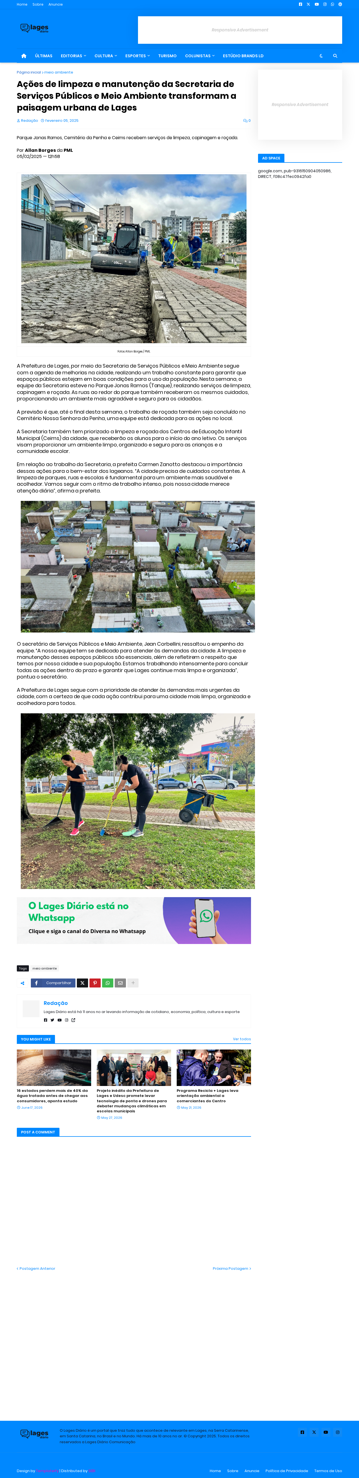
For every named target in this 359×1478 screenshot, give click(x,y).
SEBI (91, 1471)
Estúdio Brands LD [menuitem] (243, 56)
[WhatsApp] (107, 983)
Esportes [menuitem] (135, 56)
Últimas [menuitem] (43, 56)
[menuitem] (24, 56)
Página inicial (29, 72)
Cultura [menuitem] (104, 56)
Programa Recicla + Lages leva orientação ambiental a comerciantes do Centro (207, 1095)
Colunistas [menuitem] (198, 56)
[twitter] (52, 1020)
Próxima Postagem (230, 1268)
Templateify (47, 1471)
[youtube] (59, 1020)
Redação (56, 1003)
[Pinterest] (95, 983)
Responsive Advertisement (240, 30)
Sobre (38, 4)
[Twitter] (82, 983)
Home (22, 4)
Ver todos (242, 1039)
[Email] (120, 983)
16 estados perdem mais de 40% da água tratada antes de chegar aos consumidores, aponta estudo (52, 1095)
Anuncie (56, 4)
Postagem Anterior (37, 1268)
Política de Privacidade (287, 1471)
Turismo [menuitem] (167, 56)
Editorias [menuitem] (71, 56)
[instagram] (66, 1020)
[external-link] (73, 1020)
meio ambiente (58, 72)
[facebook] (45, 1020)
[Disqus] (134, 1341)
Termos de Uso (328, 1471)
